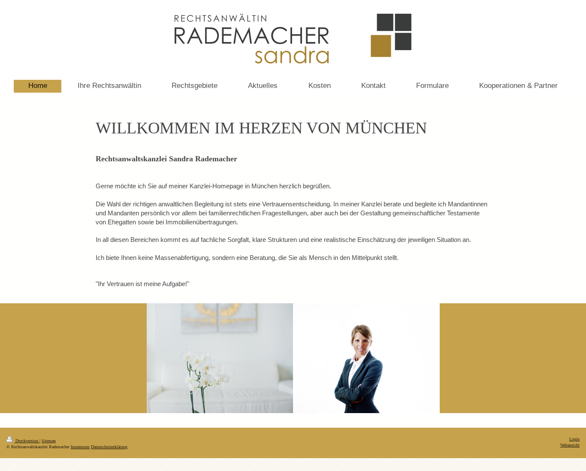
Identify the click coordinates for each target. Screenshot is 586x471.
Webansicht (570, 445)
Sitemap (49, 440)
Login (574, 439)
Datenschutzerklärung (109, 446)
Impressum (80, 446)
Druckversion (26, 440)
